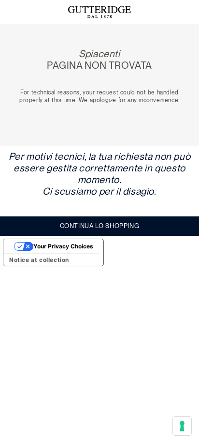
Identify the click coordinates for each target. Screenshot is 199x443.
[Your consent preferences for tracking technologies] (182, 426)
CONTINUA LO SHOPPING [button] (100, 225)
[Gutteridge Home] (99, 12)
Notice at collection (39, 259)
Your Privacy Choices (63, 246)
